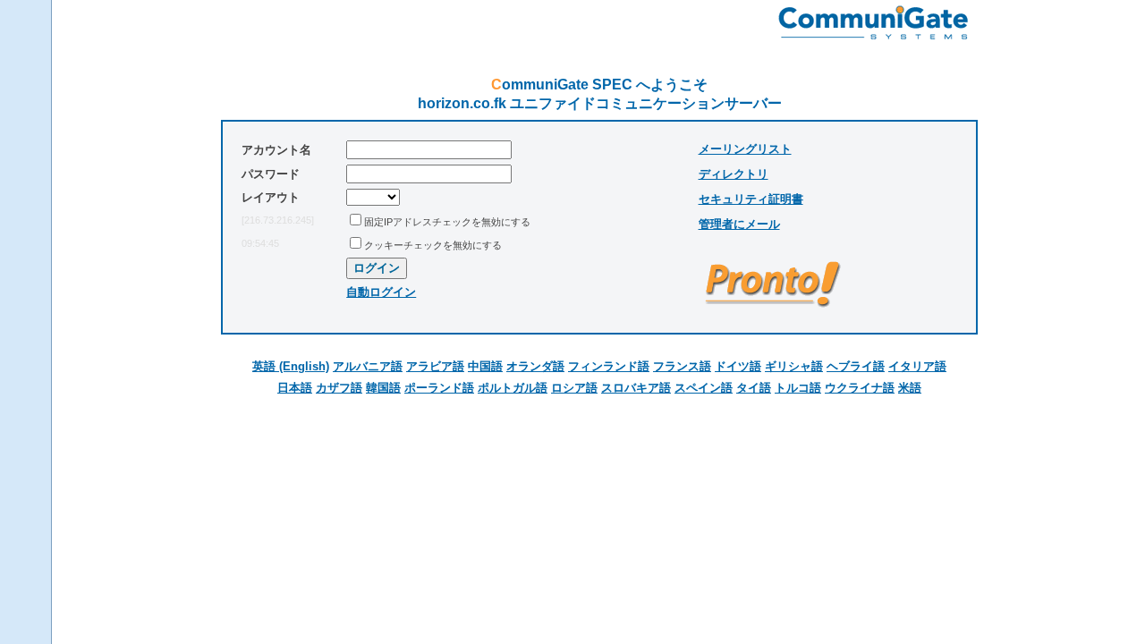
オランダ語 (535, 366)
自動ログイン (381, 292)
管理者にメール (739, 224)
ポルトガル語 (512, 387)
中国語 (485, 366)
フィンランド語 (608, 366)
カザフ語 (339, 387)
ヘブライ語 (856, 366)
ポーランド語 (439, 387)
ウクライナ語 (860, 387)
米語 (909, 387)
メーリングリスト (745, 149)
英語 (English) (290, 366)
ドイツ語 (738, 366)
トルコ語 (798, 387)
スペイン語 (703, 387)
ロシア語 (574, 387)
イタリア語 (917, 366)
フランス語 (682, 366)
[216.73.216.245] (278, 220)
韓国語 (383, 387)
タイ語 (753, 387)
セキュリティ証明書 (751, 199)
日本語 (294, 387)
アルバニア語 (368, 366)
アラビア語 (435, 366)
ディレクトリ (733, 174)
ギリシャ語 (794, 366)
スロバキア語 (636, 387)
